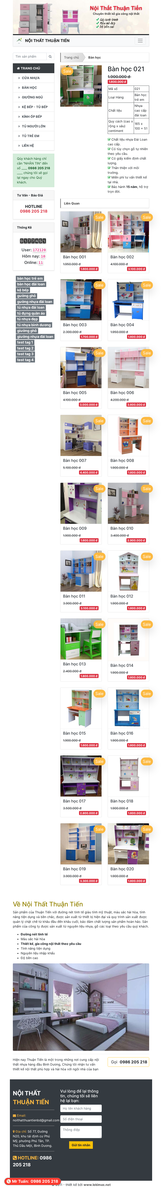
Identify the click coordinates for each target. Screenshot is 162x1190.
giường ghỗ (27, 331)
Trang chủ (71, 57)
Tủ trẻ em (30, 136)
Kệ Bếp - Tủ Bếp (34, 107)
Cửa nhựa (30, 78)
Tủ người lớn (33, 126)
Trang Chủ (30, 68)
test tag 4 (25, 360)
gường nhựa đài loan (34, 302)
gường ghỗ (26, 296)
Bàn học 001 (74, 257)
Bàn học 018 (121, 801)
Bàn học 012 (121, 596)
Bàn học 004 (122, 324)
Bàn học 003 (75, 324)
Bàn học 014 (121, 665)
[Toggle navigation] (140, 41)
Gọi (129, 1062)
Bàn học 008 (122, 460)
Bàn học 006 (122, 392)
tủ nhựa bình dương (34, 325)
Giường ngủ (32, 97)
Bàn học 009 (75, 528)
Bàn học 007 (75, 460)
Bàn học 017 (74, 801)
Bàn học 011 (74, 596)
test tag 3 (25, 354)
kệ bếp (23, 290)
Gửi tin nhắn (81, 1145)
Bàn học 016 (121, 733)
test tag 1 (25, 342)
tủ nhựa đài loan (30, 307)
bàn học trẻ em (30, 278)
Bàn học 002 (122, 257)
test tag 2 (25, 348)
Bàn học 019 (74, 869)
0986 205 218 (33, 211)
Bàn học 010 (121, 528)
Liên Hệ (27, 146)
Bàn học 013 (74, 664)
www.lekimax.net (97, 1185)
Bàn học (94, 57)
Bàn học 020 (122, 869)
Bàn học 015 (74, 733)
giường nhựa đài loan (35, 336)
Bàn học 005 (75, 392)
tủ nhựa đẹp (27, 319)
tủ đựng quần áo (31, 313)
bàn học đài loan (31, 284)
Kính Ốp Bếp (31, 117)
